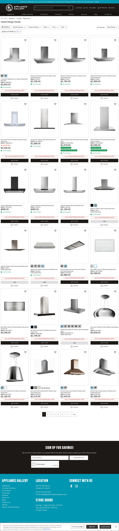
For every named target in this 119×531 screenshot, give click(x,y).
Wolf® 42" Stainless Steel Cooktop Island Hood (102, 208)
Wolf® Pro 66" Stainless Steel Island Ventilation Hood (44, 269)
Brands (4, 505)
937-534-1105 (46, 492)
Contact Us (108, 14)
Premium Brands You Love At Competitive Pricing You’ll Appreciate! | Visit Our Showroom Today (59, 2)
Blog (95, 14)
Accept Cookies (105, 526)
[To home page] (16, 8)
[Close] (116, 527)
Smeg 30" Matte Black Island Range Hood (11, 205)
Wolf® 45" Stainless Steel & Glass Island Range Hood (14, 266)
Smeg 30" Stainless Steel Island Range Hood (42, 205)
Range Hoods (26, 18)
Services (71, 14)
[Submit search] (69, 8)
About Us (84, 14)
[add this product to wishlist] (25, 40)
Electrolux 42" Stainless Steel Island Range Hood (43, 139)
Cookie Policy (46, 529)
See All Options (45, 388)
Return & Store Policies (10, 507)
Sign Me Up (79, 458)
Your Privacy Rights (78, 526)
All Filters (6, 27)
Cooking (19, 18)
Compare (15, 98)
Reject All (92, 526)
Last (74, 414)
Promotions (44, 14)
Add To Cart (14, 94)
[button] (76, 8)
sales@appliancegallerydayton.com (54, 494)
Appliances (10, 14)
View (104, 221)
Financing (58, 14)
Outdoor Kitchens (27, 14)
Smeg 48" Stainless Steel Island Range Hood (72, 205)
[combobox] (19, 27)
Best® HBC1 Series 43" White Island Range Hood (103, 269)
